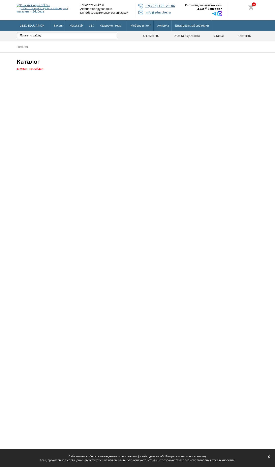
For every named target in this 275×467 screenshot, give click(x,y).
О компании (151, 36)
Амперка (163, 25)
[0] (250, 8)
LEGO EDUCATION (32, 25)
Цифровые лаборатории (192, 25)
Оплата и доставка (187, 36)
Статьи (219, 36)
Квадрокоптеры (110, 25)
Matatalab (76, 25)
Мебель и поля (140, 25)
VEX (91, 25)
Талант (58, 25)
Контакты (244, 36)
